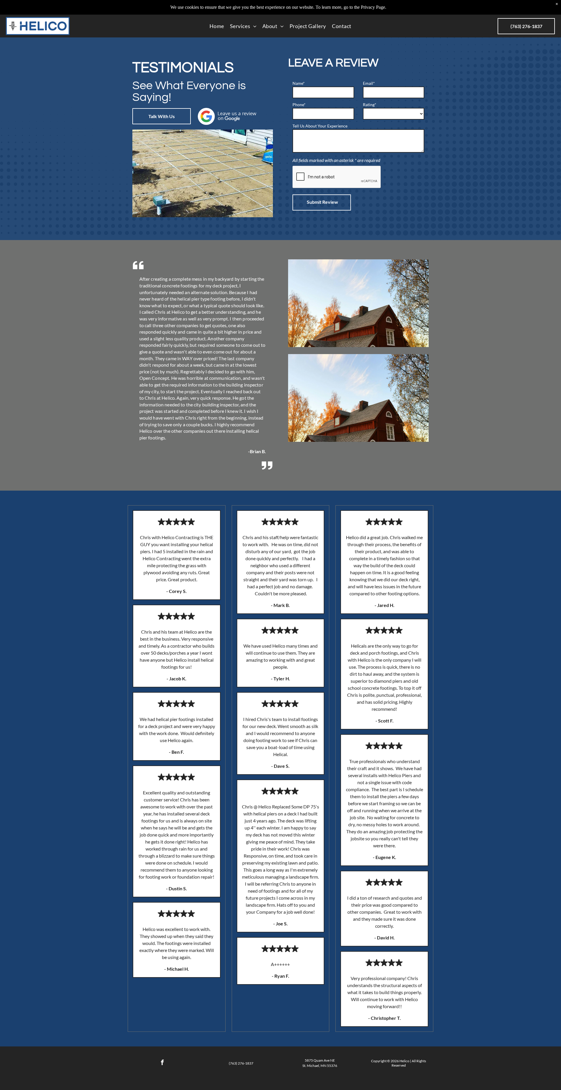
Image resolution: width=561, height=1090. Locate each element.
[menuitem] (217, 26)
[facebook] (162, 1063)
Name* (298, 83)
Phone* (299, 104)
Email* (369, 83)
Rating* (369, 104)
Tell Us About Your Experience (319, 125)
